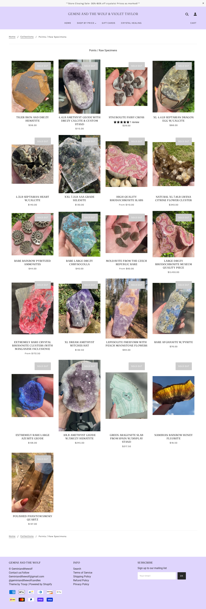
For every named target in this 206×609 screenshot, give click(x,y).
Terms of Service (82, 572)
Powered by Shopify (40, 584)
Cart (193, 23)
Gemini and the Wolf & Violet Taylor (103, 14)
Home (12, 37)
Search (77, 568)
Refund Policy (81, 580)
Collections (27, 37)
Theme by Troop (18, 584)
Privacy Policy (81, 584)
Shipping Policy (82, 576)
